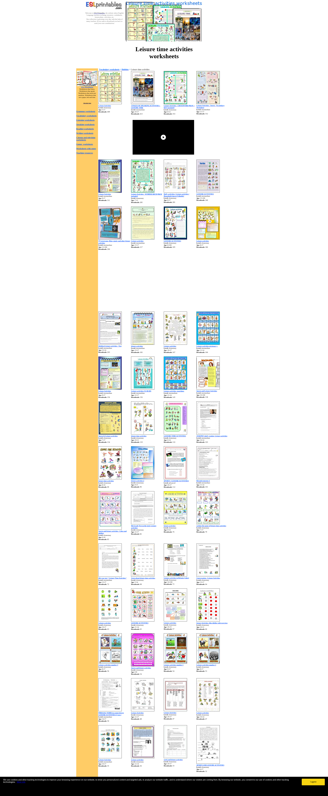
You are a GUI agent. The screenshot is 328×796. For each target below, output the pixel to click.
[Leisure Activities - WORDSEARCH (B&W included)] (142, 192)
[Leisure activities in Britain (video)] (175, 576)
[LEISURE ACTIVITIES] (208, 192)
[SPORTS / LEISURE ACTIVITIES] (175, 479)
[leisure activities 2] (142, 478)
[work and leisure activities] (175, 757)
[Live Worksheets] (87, 85)
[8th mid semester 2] (208, 478)
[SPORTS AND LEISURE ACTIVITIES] (208, 763)
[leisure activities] (142, 344)
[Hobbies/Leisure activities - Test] (110, 344)
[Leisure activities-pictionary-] (208, 344)
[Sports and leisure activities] (142, 666)
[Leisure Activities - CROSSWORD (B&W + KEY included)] (175, 103)
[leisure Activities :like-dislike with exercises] (208, 621)
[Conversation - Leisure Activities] (208, 576)
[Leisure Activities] (110, 103)
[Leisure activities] (142, 239)
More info (21, 782)
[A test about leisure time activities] (142, 576)
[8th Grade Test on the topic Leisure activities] (142, 523)
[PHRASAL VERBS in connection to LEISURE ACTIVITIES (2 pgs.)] (110, 711)
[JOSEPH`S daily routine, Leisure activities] (208, 434)
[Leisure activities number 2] (208, 663)
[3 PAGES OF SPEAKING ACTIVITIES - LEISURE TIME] (142, 103)
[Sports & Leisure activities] (110, 434)
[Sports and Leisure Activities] (208, 389)
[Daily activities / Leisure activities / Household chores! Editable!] (175, 192)
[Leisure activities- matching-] (175, 389)
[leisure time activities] (142, 434)
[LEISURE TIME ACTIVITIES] (175, 434)
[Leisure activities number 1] (175, 663)
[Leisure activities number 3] (110, 663)
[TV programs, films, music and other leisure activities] (110, 239)
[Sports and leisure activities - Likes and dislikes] (110, 529)
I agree (313, 782)
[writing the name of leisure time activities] (208, 523)
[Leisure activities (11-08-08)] (142, 389)
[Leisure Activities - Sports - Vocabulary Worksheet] (208, 103)
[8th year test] (110, 576)
